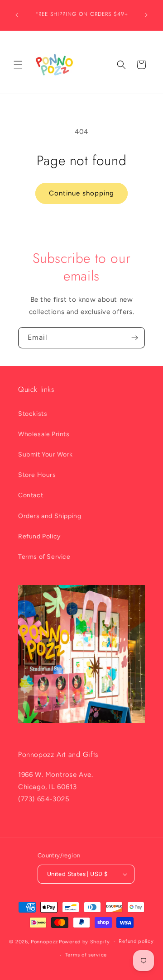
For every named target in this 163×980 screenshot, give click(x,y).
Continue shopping (81, 193)
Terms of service (86, 955)
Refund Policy (39, 536)
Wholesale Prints (44, 434)
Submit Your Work (45, 454)
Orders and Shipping (49, 516)
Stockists (32, 414)
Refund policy (136, 941)
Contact (30, 495)
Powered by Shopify (84, 941)
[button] (18, 65)
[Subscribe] (134, 337)
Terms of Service (44, 557)
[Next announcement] (146, 15)
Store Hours (37, 475)
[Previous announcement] (17, 15)
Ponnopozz (44, 941)
